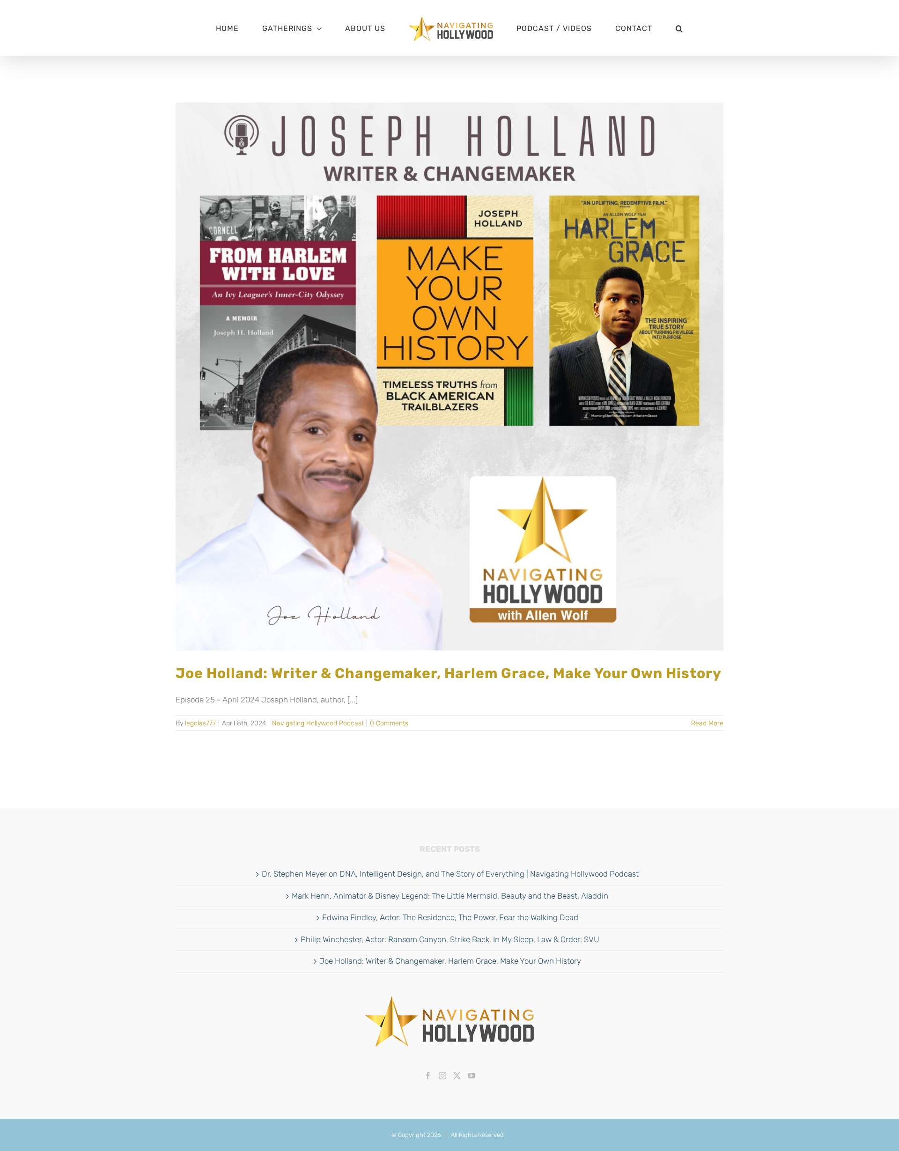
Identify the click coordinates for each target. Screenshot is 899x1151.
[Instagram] (442, 1075)
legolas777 (200, 723)
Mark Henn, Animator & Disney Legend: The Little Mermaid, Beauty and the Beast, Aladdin (450, 895)
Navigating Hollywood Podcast (318, 723)
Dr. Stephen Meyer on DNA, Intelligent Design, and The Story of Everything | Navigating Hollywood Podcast (450, 873)
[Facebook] (428, 1075)
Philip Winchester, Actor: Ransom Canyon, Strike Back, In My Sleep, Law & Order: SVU (450, 939)
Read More (707, 723)
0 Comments (389, 723)
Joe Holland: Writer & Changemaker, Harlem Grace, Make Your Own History (449, 673)
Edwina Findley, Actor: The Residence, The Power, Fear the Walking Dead (450, 917)
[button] (638, 28)
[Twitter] (457, 1075)
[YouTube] (471, 1075)
